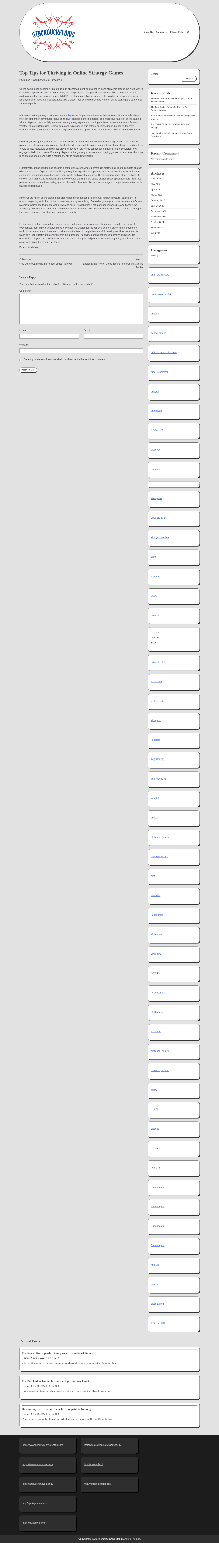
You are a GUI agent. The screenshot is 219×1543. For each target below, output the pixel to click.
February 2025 (158, 200)
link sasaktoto (158, 992)
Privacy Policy (177, 32)
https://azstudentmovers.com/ (37, 1484)
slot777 (155, 595)
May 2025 (155, 184)
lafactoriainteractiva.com (164, 352)
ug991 (154, 817)
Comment (25, 291)
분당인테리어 (158, 759)
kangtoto (155, 740)
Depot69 (155, 637)
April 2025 (155, 189)
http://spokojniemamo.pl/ (35, 1503)
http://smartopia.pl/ (93, 1464)
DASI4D (155, 973)
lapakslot (73, 115)
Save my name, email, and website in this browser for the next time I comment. (65, 359)
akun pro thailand (160, 274)
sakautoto (156, 1031)
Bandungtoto (157, 1187)
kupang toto (157, 915)
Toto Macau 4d (158, 778)
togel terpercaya (159, 372)
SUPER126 (157, 701)
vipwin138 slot (158, 518)
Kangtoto (155, 469)
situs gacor (156, 498)
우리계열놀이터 (159, 856)
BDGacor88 (157, 430)
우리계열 (155, 895)
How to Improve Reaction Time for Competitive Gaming (56, 1409)
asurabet (155, 576)
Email (87, 330)
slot (153, 876)
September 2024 (159, 227)
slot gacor (156, 449)
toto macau (157, 411)
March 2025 (156, 195)
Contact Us (161, 32)
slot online (156, 934)
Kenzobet (156, 1148)
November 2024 (158, 216)
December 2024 (158, 211)
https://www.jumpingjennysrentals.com (42, 1445)
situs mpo (156, 953)
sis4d (154, 557)
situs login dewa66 (161, 294)
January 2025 (157, 206)
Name (23, 330)
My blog (35, 247)
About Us (148, 32)
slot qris (155, 1128)
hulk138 (155, 1265)
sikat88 (154, 643)
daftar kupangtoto (160, 1070)
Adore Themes (132, 1539)
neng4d (155, 313)
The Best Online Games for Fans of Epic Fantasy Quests (56, 1381)
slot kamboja (157, 1012)
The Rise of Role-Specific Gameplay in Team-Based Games (57, 1353)
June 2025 (156, 178)
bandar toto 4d (158, 333)
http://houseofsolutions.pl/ (97, 1484)
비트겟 (154, 1109)
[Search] (188, 32)
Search (155, 74)
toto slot (155, 1284)
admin (58, 80)
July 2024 (155, 233)
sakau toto (156, 681)
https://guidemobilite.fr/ (34, 1522)
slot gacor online (160, 537)
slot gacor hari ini (160, 837)
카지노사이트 (158, 1323)
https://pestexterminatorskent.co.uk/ (102, 1445)
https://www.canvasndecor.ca (37, 1464)
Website (23, 345)
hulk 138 (155, 1167)
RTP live (155, 632)
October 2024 (157, 222)
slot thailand (157, 1303)
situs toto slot (158, 662)
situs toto (155, 615)
